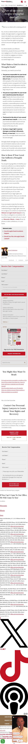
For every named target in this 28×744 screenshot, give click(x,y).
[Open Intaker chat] (14, 743)
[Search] (25, 362)
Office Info (13, 526)
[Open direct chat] (25, 714)
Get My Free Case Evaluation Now (14, 294)
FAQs (6, 5)
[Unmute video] (19, 727)
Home (2, 5)
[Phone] (22, 1)
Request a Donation (11, 720)
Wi (3, 506)
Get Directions (20, 526)
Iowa (17, 219)
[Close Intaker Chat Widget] (27, 714)
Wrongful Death (12, 5)
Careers (7, 723)
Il (2, 511)
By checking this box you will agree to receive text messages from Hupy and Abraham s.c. (12, 477)
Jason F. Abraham (12, 250)
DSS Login (2, 730)
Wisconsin (7, 219)
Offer (5, 327)
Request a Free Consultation (14, 433)
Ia (1, 515)
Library (5, 298)
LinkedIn (21, 260)
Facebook (11, 260)
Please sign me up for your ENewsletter (10, 287)
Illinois (12, 219)
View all (5, 322)
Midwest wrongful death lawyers (11, 213)
